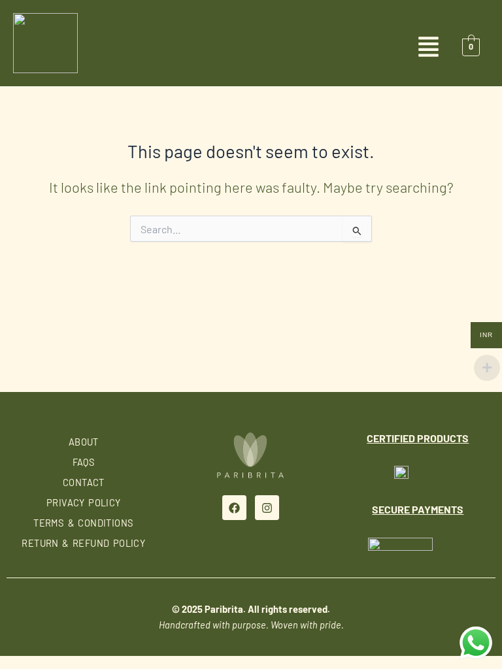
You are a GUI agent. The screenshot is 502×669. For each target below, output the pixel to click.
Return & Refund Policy (83, 543)
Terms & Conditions (83, 523)
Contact (84, 482)
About (84, 442)
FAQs (84, 462)
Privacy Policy (83, 502)
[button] (251, 48)
